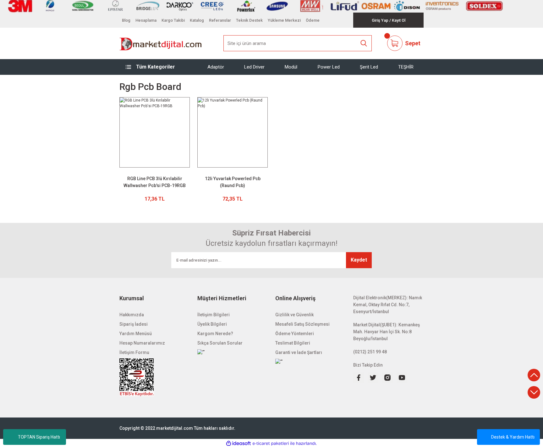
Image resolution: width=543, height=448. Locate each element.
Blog (126, 20)
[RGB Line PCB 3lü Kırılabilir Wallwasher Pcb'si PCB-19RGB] (154, 132)
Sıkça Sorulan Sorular (220, 343)
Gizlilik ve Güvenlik (294, 314)
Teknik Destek (249, 20)
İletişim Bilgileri (213, 314)
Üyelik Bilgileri (212, 324)
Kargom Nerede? (215, 333)
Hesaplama (145, 20)
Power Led (329, 66)
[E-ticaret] (270, 443)
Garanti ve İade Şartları (298, 352)
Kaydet (359, 260)
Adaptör (215, 66)
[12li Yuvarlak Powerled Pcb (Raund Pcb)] (232, 132)
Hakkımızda (131, 314)
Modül (291, 66)
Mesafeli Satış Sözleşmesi (302, 324)
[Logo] (160, 43)
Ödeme (313, 20)
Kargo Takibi (173, 20)
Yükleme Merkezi (284, 20)
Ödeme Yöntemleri (294, 333)
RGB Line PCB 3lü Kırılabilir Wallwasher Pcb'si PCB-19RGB (154, 182)
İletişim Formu (134, 352)
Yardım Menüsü (135, 333)
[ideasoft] (238, 443)
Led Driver (254, 66)
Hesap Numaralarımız (142, 343)
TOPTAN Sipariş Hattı (39, 437)
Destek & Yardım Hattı (513, 437)
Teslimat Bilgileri (292, 343)
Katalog (197, 20)
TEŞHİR (406, 66)
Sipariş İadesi (133, 324)
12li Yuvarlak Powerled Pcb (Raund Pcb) (233, 182)
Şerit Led (369, 66)
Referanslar (220, 20)
